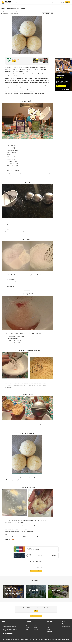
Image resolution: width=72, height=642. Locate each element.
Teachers (28, 2)
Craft (27, 629)
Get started (49, 625)
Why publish (49, 624)
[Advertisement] (63, 74)
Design (27, 627)
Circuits (28, 624)
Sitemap (48, 629)
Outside (35, 627)
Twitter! (14, 539)
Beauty (15, 11)
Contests (22, 2)
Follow (14, 61)
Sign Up (68, 2)
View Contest (53, 549)
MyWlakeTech (5, 11)
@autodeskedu (66, 626)
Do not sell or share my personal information (47, 639)
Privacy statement (25, 639)
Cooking (35, 624)
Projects (17, 2)
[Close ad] (71, 59)
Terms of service (16, 639)
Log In (62, 2)
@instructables (66, 624)
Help (48, 627)
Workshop (28, 625)
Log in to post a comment (36, 616)
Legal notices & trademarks (63, 639)
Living (11, 11)
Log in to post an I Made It (36, 571)
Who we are (49, 631)
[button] (52, 13)
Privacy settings (33, 639)
